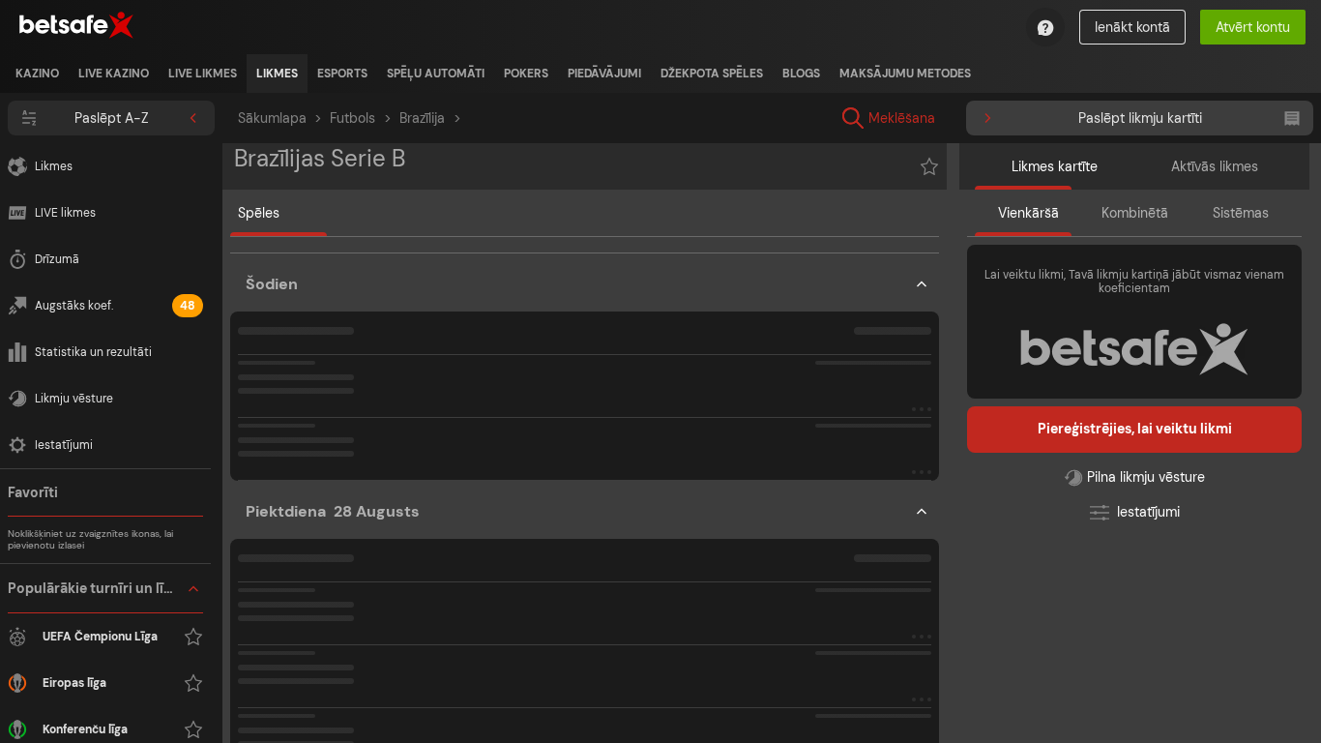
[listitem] (37, 73)
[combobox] (1042, 118)
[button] (584, 371)
